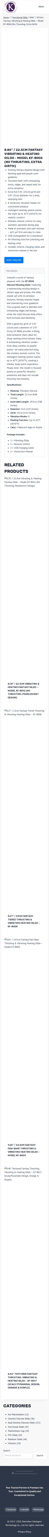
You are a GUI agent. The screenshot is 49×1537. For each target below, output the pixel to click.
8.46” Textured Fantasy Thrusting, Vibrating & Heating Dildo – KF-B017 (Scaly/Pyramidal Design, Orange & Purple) (24, 1381)
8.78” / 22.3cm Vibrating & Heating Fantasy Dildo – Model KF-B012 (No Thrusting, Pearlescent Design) (23, 690)
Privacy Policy (24, 1531)
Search (6, 1450)
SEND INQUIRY (13, 260)
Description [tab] (12, 270)
